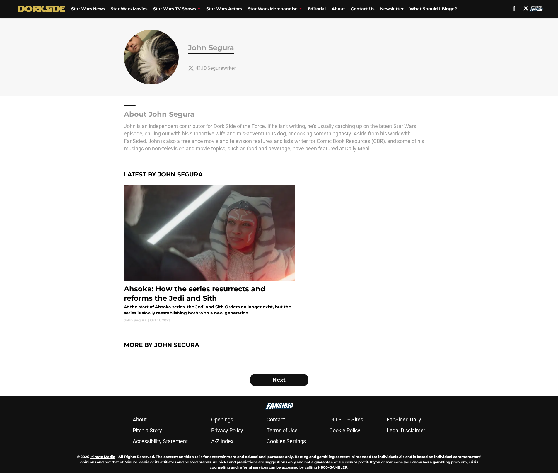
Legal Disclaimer (406, 430)
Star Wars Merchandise (273, 8)
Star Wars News (88, 8)
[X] (525, 8)
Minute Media (102, 457)
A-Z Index (222, 441)
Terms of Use (282, 430)
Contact (276, 419)
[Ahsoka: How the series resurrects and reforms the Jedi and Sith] (209, 254)
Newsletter (392, 8)
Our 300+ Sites (346, 419)
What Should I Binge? (433, 8)
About (338, 8)
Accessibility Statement (160, 441)
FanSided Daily (404, 419)
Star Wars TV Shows (174, 8)
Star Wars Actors (224, 8)
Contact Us (362, 8)
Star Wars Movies (129, 8)
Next (279, 380)
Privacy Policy (227, 430)
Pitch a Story (147, 430)
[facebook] (514, 8)
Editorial (317, 8)
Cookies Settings (286, 441)
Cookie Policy (344, 430)
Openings (222, 419)
